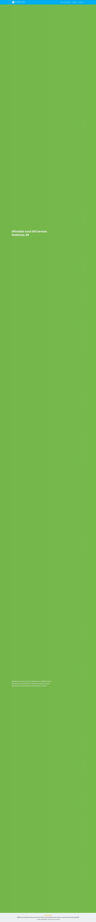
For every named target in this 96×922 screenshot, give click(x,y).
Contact (81, 2)
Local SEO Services (65, 2)
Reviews (74, 2)
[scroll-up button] (94, 919)
